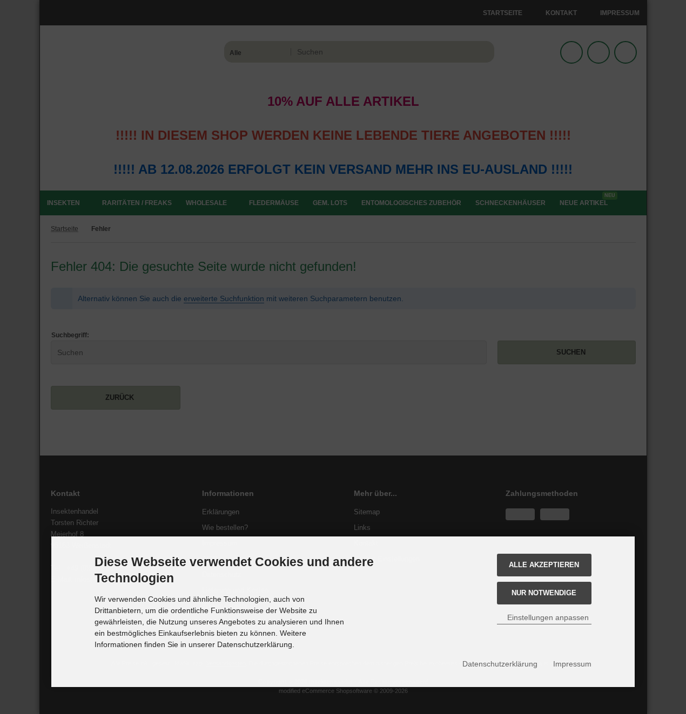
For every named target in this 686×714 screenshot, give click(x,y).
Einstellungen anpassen (547, 617)
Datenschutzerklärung (499, 663)
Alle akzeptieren (544, 565)
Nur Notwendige (544, 593)
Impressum (572, 663)
